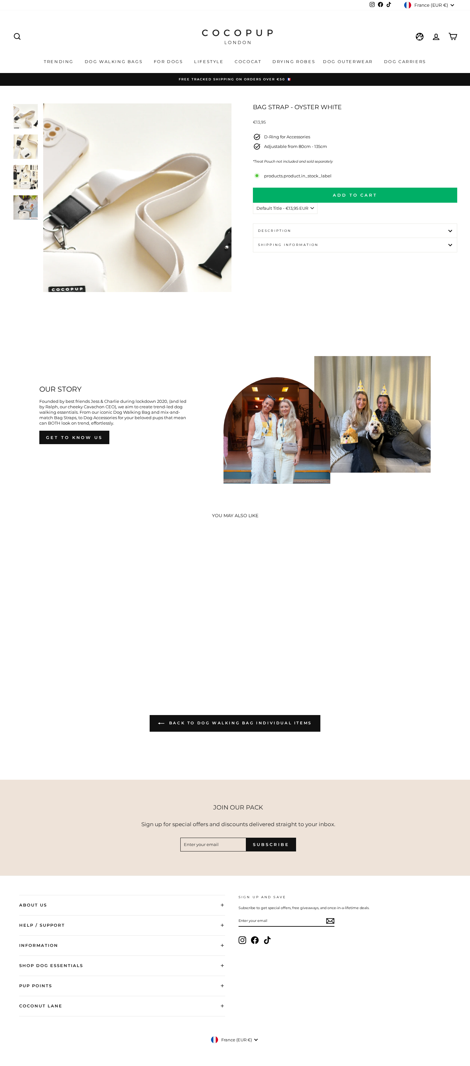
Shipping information (288, 245)
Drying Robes (293, 61)
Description (274, 231)
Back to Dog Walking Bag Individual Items (239, 722)
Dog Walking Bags (115, 61)
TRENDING (59, 61)
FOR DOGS (169, 61)
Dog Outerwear (348, 61)
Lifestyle (209, 61)
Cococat (249, 61)
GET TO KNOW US (74, 437)
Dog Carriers (405, 61)
